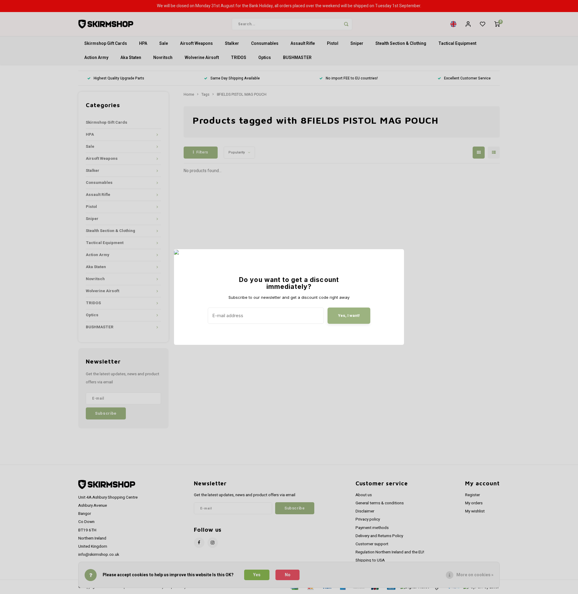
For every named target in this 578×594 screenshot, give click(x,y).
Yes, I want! (349, 315)
